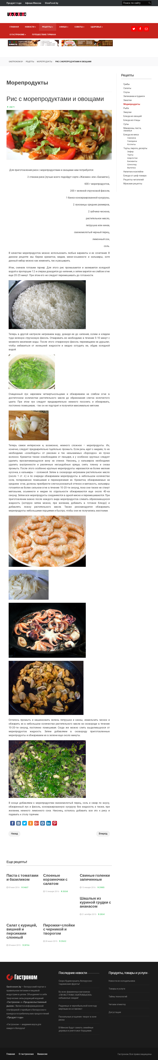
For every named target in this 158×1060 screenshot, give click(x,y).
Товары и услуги (117, 988)
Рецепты (47, 27)
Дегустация (115, 1012)
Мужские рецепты (132, 183)
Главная (14, 27)
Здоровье (96, 27)
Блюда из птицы (131, 120)
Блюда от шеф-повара (134, 175)
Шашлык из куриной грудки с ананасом (95, 902)
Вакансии (42, 1054)
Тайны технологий (118, 996)
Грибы (126, 84)
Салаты (127, 88)
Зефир (130, 151)
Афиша (63, 27)
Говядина (132, 141)
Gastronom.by (16, 62)
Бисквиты (132, 161)
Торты (130, 154)
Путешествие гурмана (44, 34)
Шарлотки (132, 158)
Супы (126, 124)
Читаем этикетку (117, 1004)
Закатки (127, 100)
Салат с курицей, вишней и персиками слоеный (21, 931)
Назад (14, 833)
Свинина (131, 138)
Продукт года (13, 3)
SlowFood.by (51, 3)
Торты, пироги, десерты (135, 148)
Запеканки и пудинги (134, 96)
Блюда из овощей (132, 116)
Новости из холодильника (122, 981)
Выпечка (131, 167)
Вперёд (103, 833)
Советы (79, 27)
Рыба (126, 108)
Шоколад (132, 164)
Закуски (127, 112)
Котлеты (131, 144)
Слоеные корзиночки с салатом (55, 879)
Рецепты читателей (133, 179)
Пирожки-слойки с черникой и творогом (59, 929)
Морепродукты (44, 62)
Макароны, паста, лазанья (132, 129)
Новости (29, 27)
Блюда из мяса (131, 134)
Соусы (126, 92)
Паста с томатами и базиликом (22, 877)
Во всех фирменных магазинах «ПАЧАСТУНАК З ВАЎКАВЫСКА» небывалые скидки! (75, 995)
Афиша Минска (33, 3)
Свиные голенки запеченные (95, 877)
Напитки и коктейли (133, 171)
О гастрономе (17, 34)
